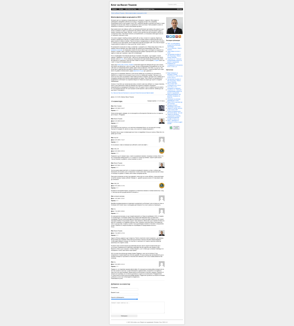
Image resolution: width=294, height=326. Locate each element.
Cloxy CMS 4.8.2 (163, 322)
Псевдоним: (114, 287)
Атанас (126, 64)
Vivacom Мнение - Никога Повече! (174, 48)
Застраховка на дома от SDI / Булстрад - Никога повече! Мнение (174, 55)
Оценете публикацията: (117, 297)
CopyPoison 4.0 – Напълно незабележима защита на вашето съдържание (174, 60)
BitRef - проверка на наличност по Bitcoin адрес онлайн (174, 122)
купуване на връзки (116, 50)
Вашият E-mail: (115, 292)
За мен (121, 9)
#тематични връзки (140, 93)
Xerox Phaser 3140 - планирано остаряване (174, 87)
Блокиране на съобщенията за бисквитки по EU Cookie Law (175, 65)
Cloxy (122, 59)
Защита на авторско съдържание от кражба (173, 115)
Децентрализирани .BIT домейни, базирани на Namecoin (174, 96)
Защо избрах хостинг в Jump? (173, 52)
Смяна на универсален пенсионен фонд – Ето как (174, 112)
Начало (114, 9)
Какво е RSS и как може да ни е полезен (174, 102)
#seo (112, 93)
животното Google (138, 71)
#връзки (120, 93)
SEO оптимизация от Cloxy (146, 9)
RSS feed (179, 9)
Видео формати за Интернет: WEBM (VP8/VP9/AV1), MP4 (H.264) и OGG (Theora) (175, 75)
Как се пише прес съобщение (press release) (174, 84)
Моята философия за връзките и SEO (136, 13)
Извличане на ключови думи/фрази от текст (173, 99)
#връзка (116, 93)
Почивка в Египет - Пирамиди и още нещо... (174, 105)
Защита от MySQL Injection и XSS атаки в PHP (174, 109)
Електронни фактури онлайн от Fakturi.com (173, 118)
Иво (122, 64)
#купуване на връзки (129, 93)
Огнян (119, 64)
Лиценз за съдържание (146, 322)
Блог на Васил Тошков (124, 4)
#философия (150, 93)
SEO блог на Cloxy (130, 9)
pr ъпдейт (156, 60)
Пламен (131, 64)
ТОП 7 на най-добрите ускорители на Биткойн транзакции (173, 45)
